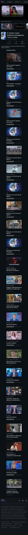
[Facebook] (19, 500)
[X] (26, 500)
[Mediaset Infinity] (2, 2)
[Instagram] (23, 500)
